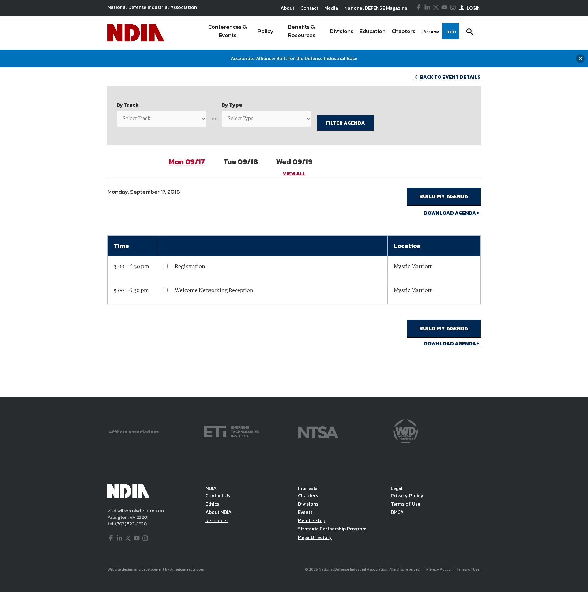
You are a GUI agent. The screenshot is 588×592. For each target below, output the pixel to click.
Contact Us (217, 495)
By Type (232, 105)
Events (305, 512)
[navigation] (330, 33)
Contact (309, 8)
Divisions (308, 503)
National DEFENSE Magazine (375, 8)
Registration (190, 267)
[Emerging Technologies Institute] (231, 431)
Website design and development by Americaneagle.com (156, 569)
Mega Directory (315, 537)
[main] (294, 232)
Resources (216, 520)
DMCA (397, 512)
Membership (311, 520)
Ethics (212, 503)
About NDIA (218, 512)
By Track (128, 105)
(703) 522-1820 (130, 523)
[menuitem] (227, 33)
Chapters (308, 495)
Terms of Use (405, 503)
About (287, 8)
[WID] (405, 431)
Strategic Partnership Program (332, 528)
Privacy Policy (407, 495)
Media (331, 8)
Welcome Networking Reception (214, 291)
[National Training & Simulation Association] (318, 431)
